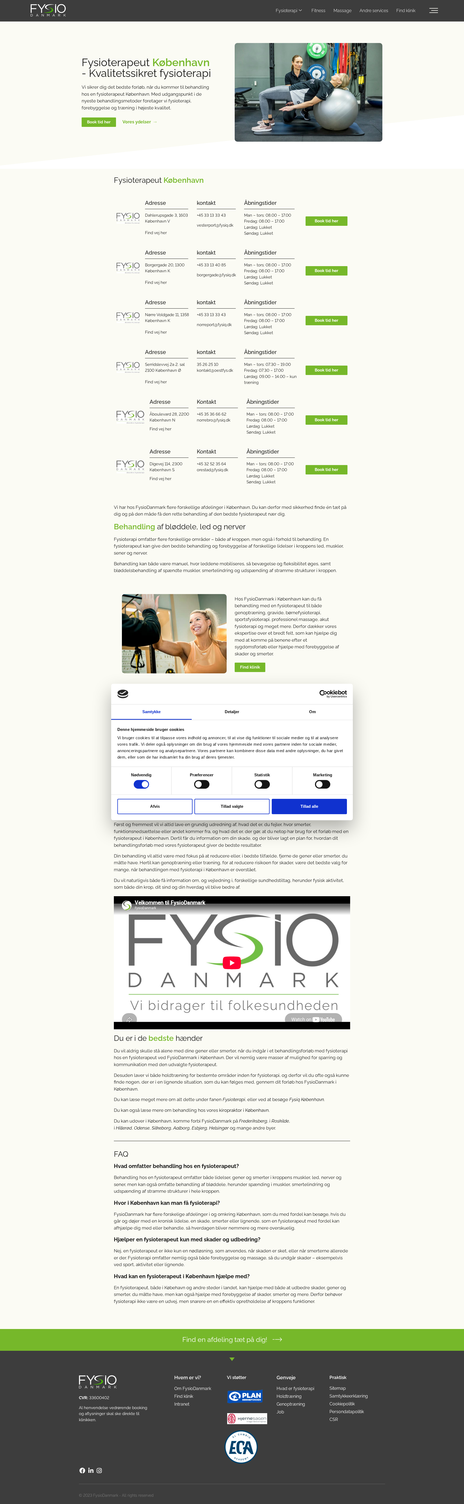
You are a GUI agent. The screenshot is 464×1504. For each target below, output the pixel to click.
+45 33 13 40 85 (211, 265)
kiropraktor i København (244, 1110)
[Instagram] (99, 1470)
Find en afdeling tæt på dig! (224, 1339)
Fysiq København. (307, 1099)
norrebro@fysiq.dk (213, 420)
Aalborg (181, 1128)
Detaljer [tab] (232, 711)
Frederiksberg (253, 1121)
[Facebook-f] (82, 1470)
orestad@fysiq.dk (212, 469)
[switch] (201, 784)
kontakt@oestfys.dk (215, 370)
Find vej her (156, 232)
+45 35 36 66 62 (211, 414)
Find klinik (405, 10)
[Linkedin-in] (90, 1470)
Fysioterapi (286, 10)
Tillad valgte (232, 806)
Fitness (318, 10)
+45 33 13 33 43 (211, 215)
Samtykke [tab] (151, 711)
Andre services (374, 10)
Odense (142, 1128)
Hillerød (124, 1128)
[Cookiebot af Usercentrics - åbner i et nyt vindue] (323, 694)
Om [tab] (312, 711)
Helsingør (219, 1128)
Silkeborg (161, 1128)
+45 (200, 464)
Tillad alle (309, 806)
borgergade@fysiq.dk (216, 275)
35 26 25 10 (207, 364)
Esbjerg (199, 1128)
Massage (342, 10)
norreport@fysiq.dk (214, 324)
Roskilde (280, 1121)
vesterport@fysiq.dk (215, 225)
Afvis (155, 806)
